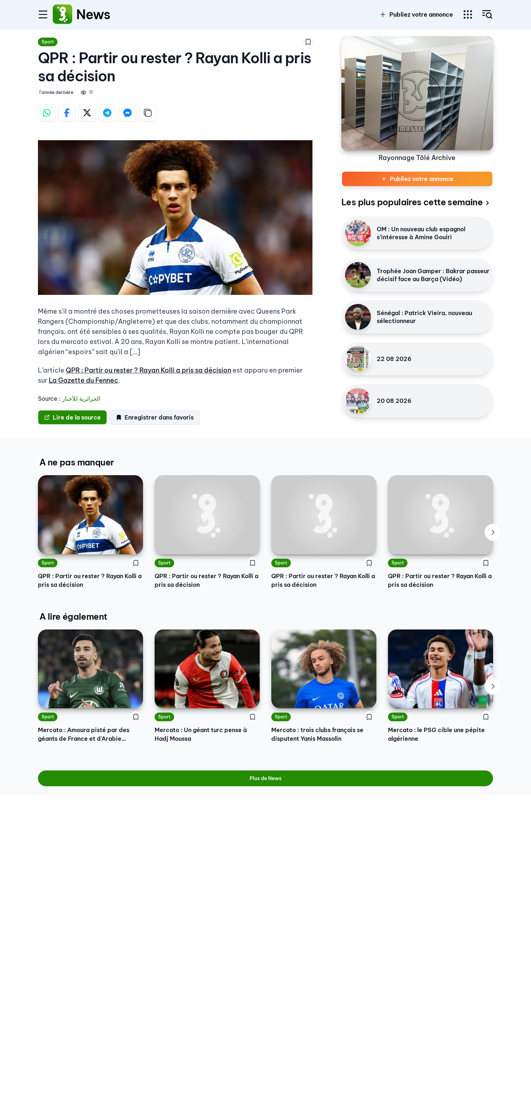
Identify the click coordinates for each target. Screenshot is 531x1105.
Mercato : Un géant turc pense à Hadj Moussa (201, 734)
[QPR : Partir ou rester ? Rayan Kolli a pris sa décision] (90, 514)
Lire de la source (77, 417)
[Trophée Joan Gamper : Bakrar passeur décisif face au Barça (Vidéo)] (358, 275)
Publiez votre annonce (421, 14)
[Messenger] (127, 112)
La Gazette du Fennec (83, 380)
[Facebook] (66, 112)
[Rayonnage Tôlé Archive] (417, 93)
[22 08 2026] (358, 359)
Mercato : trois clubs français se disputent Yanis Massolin (317, 734)
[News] (62, 14)
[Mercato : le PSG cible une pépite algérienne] (440, 668)
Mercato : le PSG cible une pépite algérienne (436, 734)
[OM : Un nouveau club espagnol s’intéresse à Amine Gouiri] (358, 233)
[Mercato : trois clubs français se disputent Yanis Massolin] (323, 668)
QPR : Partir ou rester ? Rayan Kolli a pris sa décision (148, 370)
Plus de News (265, 778)
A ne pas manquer (76, 462)
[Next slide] (493, 532)
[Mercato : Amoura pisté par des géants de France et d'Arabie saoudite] (90, 668)
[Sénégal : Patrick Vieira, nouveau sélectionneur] (358, 317)
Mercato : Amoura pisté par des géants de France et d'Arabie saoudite (83, 734)
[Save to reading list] (308, 42)
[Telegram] (107, 112)
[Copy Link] (147, 112)
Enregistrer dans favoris (159, 417)
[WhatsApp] (46, 112)
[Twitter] (87, 112)
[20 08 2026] (358, 401)
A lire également (73, 616)
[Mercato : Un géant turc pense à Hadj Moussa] (207, 668)
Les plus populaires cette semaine (412, 202)
